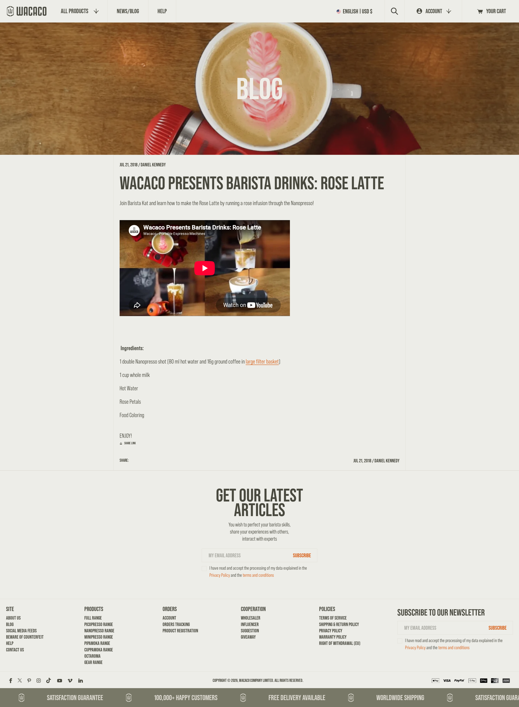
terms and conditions (258, 575)
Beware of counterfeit (19, 637)
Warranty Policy (332, 637)
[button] (356, 11)
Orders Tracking (176, 624)
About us (13, 618)
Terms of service (332, 618)
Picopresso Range (98, 624)
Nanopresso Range (98, 630)
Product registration (176, 630)
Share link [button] (130, 443)
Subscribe (302, 555)
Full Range (93, 618)
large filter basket (262, 361)
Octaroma (92, 656)
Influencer (250, 624)
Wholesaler (250, 618)
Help (9, 643)
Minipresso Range (98, 637)
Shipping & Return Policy (332, 624)
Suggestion (250, 630)
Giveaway (248, 637)
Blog (10, 624)
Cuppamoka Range (98, 649)
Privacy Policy (219, 575)
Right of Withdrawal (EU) (332, 643)
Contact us (15, 649)
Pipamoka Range (97, 643)
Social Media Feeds (19, 630)
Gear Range (93, 662)
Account (169, 618)
